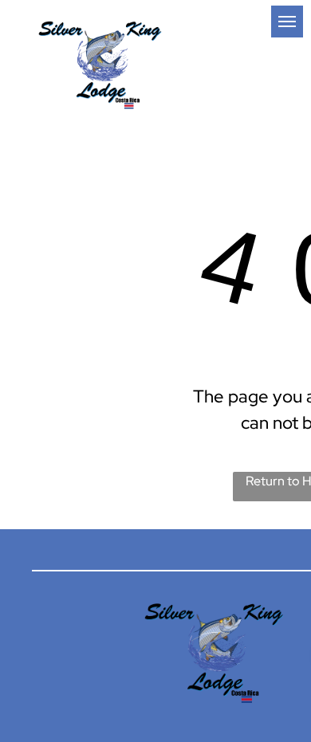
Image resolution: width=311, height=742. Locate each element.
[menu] (287, 21)
